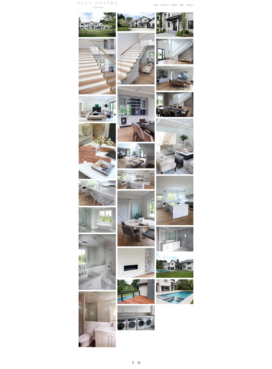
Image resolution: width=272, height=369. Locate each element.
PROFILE (174, 5)
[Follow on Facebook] (133, 362)
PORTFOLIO (165, 5)
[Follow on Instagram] (139, 362)
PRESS (182, 5)
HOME (156, 5)
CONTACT (189, 5)
